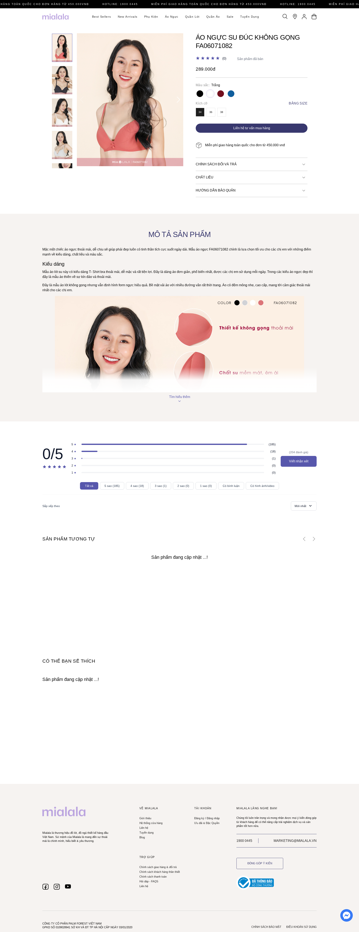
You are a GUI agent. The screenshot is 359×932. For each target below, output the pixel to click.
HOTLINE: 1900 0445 (120, 4)
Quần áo (213, 16)
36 (210, 112)
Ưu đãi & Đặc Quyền (206, 823)
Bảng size (298, 103)
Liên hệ (143, 827)
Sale (230, 16)
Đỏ (220, 93)
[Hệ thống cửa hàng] (295, 16)
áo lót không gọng (73, 285)
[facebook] (45, 887)
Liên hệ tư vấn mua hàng (251, 128)
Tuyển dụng (249, 16)
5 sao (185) (112, 485)
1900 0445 (244, 840)
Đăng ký (199, 818)
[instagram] (57, 887)
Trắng (210, 94)
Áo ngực (171, 16)
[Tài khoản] (304, 16)
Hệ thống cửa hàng (150, 823)
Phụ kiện (151, 16)
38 (221, 112)
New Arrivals (128, 16)
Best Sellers (101, 16)
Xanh (231, 93)
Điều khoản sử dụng (301, 926)
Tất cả (89, 485)
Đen (200, 93)
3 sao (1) (161, 485)
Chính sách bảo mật (266, 926)
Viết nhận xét (298, 461)
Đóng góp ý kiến (259, 863)
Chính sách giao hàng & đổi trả (158, 867)
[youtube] (68, 887)
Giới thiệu (145, 818)
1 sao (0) (206, 485)
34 (200, 112)
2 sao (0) (183, 485)
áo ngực (70, 249)
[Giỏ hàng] (314, 16)
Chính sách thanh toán (153, 876)
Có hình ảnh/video (262, 485)
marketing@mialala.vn (295, 840)
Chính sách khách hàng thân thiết (159, 871)
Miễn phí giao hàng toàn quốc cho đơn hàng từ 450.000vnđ (209, 4)
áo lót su (56, 272)
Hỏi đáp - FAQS (148, 881)
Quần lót (192, 16)
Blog (142, 837)
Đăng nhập (213, 818)
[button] (178, 99)
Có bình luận (231, 485)
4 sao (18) (137, 485)
